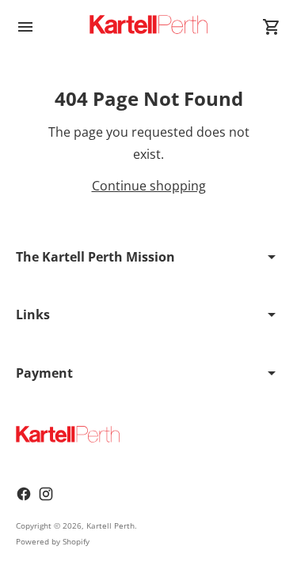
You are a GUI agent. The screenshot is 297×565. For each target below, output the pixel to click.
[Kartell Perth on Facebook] (24, 494)
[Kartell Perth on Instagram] (46, 494)
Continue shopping (149, 185)
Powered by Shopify (52, 541)
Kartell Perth (110, 525)
